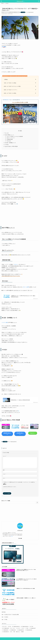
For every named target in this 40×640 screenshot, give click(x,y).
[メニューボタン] (39, 1)
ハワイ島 (26, 628)
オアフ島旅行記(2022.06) (16, 626)
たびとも (16, 264)
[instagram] (18, 538)
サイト (4, 478)
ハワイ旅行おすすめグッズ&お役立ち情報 (11, 614)
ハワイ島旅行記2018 (5, 629)
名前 (4, 469)
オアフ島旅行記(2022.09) (30, 12)
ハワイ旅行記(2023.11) (5, 631)
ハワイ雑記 (5, 619)
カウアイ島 (31, 626)
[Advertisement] (20, 213)
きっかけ (7, 133)
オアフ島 (9, 626)
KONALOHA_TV (6, 99)
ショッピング (18, 628)
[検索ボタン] (1, 1)
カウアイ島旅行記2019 (5, 628)
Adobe (4, 612)
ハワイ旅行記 (23, 12)
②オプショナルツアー (11, 137)
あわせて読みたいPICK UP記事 (11, 146)
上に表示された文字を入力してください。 (10, 486)
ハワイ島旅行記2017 (32, 628)
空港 (14, 631)
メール (4, 474)
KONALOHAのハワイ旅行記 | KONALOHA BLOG (20, 400)
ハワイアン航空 (5, 322)
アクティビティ (4, 626)
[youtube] (20, 538)
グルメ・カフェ (12, 628)
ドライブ (22, 628)
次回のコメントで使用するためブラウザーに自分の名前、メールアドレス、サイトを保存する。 (19, 482)
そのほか (7, 144)
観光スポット (18, 631)
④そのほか (9, 140)
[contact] (21, 538)
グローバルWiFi (26, 287)
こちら (12, 536)
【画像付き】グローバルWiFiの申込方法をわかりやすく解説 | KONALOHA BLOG (23, 296)
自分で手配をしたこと (9, 134)
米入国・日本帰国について (10, 142)
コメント (4, 456)
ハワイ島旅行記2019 (12, 629)
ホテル (11, 631)
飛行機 (22, 631)
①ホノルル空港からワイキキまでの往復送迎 (15, 136)
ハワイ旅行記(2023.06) (28, 629)
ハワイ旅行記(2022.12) (20, 629)
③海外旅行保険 (10, 139)
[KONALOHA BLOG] (19, 1)
